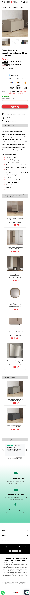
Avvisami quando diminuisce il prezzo (15, 114)
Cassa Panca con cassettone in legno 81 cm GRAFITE (15, 426)
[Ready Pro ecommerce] (15, 592)
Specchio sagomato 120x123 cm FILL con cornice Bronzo (15, 303)
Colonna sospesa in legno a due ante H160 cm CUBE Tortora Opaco (15, 248)
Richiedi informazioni (10, 122)
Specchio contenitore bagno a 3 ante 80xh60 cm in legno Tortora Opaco (15, 361)
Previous (3, 23)
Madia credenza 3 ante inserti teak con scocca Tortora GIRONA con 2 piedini (15, 332)
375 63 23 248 (21, 79)
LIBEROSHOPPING (13, 71)
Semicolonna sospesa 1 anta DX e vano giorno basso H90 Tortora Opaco (15, 274)
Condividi (7, 118)
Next (27, 23)
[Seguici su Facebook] (20, 547)
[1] (15, 102)
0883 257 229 (15, 75)
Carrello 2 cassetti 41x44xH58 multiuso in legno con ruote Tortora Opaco (15, 219)
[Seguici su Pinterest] (25, 547)
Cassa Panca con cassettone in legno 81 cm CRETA (15, 400)
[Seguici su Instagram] (22, 547)
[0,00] (27, 2)
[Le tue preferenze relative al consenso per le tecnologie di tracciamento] (27, 592)
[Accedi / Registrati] (24, 2)
